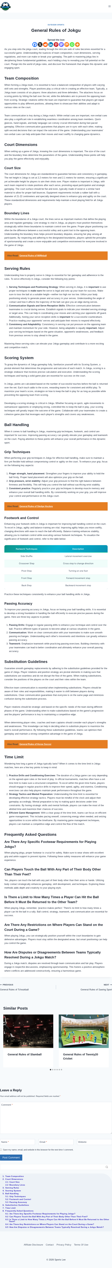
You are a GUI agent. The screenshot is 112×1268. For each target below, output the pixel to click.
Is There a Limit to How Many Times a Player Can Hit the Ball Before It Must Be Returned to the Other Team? (59, 1220)
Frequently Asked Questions (19, 1211)
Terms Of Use (81, 1244)
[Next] (104, 1041)
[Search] (107, 1167)
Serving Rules (12, 1188)
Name (5, 1142)
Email (43, 1142)
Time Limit (10, 1208)
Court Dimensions (14, 1179)
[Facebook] (34, 44)
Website (82, 1142)
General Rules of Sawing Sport (96, 987)
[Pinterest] (56, 44)
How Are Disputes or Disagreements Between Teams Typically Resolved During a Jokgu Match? (56, 1227)
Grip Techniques (17, 1196)
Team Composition (14, 1176)
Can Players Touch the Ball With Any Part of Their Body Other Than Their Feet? (48, 1216)
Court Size (14, 1182)
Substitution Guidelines (17, 1205)
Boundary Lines (17, 1185)
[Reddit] (45, 44)
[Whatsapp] (72, 44)
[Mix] (66, 44)
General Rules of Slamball (25, 1054)
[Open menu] (109, 6)
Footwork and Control (20, 1199)
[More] (77, 44)
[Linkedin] (50, 44)
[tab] (50, 1069)
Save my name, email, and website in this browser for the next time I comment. (38, 1150)
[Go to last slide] (7, 1041)
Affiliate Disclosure (33, 1244)
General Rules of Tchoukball (14, 987)
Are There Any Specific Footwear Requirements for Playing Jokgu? (42, 1214)
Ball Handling (12, 1193)
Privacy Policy (64, 1244)
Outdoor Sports (56, 25)
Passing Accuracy (18, 1202)
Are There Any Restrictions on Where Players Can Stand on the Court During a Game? (51, 1224)
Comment (7, 1105)
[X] (40, 44)
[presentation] (28, 1031)
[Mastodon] (61, 44)
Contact (50, 1244)
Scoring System (13, 1191)
